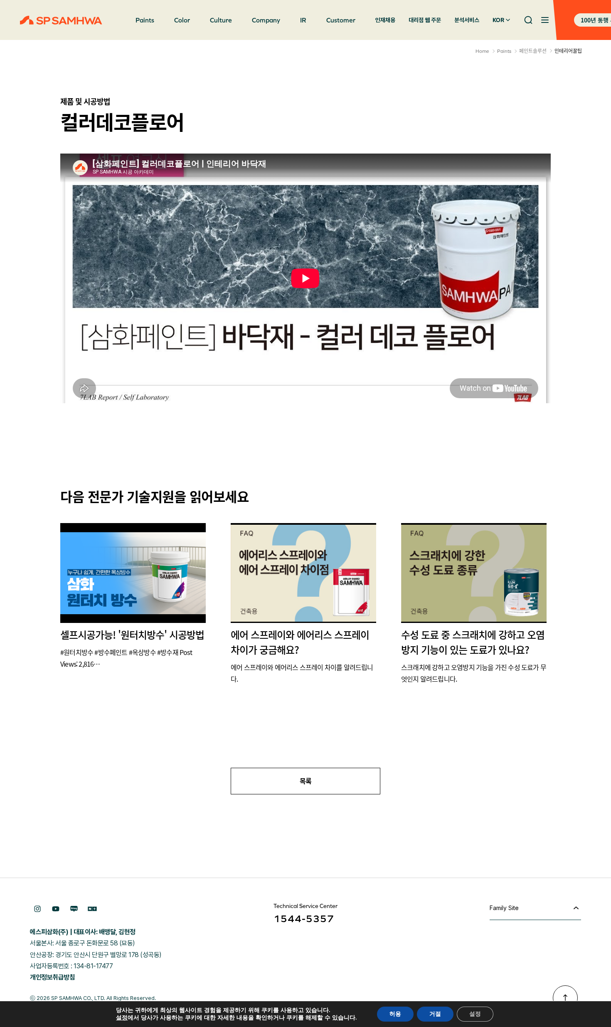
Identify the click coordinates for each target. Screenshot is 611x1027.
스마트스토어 (92, 908)
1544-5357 (303, 918)
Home (482, 51)
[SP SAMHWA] (61, 20)
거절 (435, 1014)
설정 (122, 1018)
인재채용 (385, 20)
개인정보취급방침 (52, 977)
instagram (37, 908)
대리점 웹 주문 (425, 20)
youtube (55, 908)
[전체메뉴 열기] (545, 20)
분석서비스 (466, 20)
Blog (74, 908)
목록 (306, 781)
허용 (395, 1014)
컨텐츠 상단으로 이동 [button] (565, 997)
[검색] (528, 20)
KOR (498, 20)
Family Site (504, 907)
